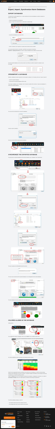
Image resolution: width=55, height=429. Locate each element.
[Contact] (53, 1)
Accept (13, 426)
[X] (50, 426)
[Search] (48, 1)
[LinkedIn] (48, 426)
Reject (9, 426)
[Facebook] (45, 426)
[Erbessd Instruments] (4, 1)
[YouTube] (46, 426)
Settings (3, 426)
